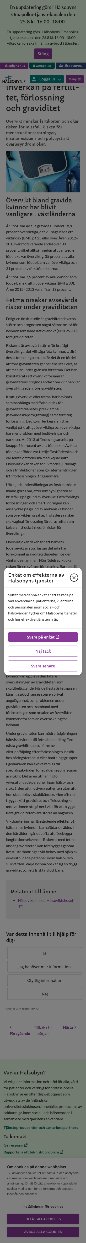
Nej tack (43, 651)
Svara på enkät (41, 637)
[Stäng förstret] (74, 578)
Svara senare (43, 666)
